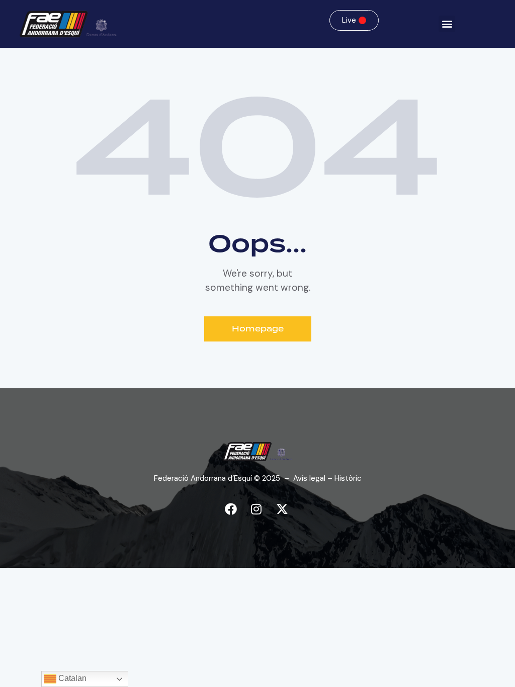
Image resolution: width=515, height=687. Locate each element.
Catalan (71, 678)
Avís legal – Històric (327, 478)
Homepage (258, 328)
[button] (447, 24)
